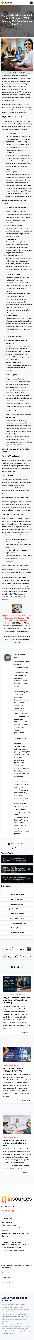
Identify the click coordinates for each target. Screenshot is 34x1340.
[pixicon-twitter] (6, 1211)
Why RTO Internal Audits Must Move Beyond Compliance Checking (16, 1000)
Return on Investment (17, 914)
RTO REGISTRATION (17, 918)
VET (17, 937)
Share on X (18, 848)
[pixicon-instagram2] (9, 1211)
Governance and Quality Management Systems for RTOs (15, 1143)
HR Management (17, 899)
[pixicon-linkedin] (13, 1211)
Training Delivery (17, 928)
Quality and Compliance (17, 909)
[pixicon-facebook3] (2, 1211)
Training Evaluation (17, 932)
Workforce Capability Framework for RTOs (13, 1069)
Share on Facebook (18, 844)
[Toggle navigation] (31, 2)
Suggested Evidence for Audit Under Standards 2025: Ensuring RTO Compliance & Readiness (17, 618)
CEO (15, 657)
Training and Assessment (17, 923)
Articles (17, 890)
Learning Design (17, 904)
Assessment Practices (17, 895)
